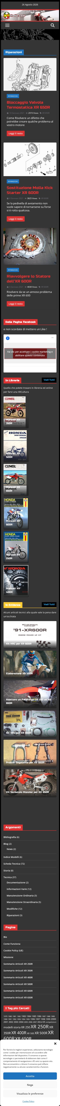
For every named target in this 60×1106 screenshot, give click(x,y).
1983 (23, 1016)
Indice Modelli (11, 857)
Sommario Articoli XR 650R (18, 997)
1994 (23, 1019)
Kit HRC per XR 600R (19, 643)
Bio (5, 936)
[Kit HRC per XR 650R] (30, 724)
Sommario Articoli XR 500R (18, 984)
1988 (48, 1016)
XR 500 (30, 1033)
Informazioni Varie (17, 889)
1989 (53, 1016)
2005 (26, 1022)
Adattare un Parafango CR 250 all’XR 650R (28, 701)
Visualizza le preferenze (30, 1093)
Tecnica (8, 877)
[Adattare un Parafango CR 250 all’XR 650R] (30, 694)
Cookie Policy (28, 1101)
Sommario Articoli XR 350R (18, 970)
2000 (53, 1018)
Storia (7, 870)
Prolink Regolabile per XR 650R (25, 762)
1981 (14, 1016)
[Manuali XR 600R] (16, 514)
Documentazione (16, 882)
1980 (10, 1016)
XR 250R (40, 1026)
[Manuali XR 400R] (16, 581)
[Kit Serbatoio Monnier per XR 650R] (30, 783)
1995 (28, 1019)
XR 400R (18, 1032)
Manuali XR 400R (13, 590)
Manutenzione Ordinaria (20, 895)
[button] (55, 1043)
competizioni (51, 1022)
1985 (34, 1016)
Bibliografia (10, 837)
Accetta (30, 1076)
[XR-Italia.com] (30, 12)
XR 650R (45, 113)
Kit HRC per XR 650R (18, 732)
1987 (44, 1016)
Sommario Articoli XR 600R (18, 990)
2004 (21, 1022)
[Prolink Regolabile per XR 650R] (30, 753)
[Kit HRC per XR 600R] (30, 635)
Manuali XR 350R (13, 421)
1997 (38, 1019)
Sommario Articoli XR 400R (18, 977)
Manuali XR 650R (13, 489)
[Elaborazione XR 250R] (30, 664)
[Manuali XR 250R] (16, 547)
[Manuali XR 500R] (15, 446)
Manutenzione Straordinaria (22, 902)
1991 (10, 1019)
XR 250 (25, 1027)
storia (16, 1027)
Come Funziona (12, 943)
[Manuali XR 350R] (15, 412)
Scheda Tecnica (12, 863)
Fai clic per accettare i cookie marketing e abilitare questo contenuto (30, 353)
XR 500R (41, 1033)
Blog (6, 843)
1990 (5, 1019)
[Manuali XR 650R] (15, 480)
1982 (19, 1016)
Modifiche (12, 908)
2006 (30, 1022)
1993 (19, 1019)
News (10, 849)
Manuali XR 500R (13, 455)
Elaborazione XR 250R (19, 673)
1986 (39, 1016)
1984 (29, 1016)
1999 (48, 1019)
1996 (32, 1019)
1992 (14, 1019)
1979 (5, 1016)
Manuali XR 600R (13, 522)
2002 (11, 1022)
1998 (43, 1019)
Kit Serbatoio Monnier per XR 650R (27, 792)
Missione (8, 957)
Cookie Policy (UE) (13, 950)
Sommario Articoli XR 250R (18, 963)
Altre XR (41, 1022)
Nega (30, 1084)
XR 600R (44, 198)
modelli (8, 1027)
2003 (16, 1022)
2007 (35, 1022)
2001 (6, 1022)
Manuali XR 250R (13, 556)
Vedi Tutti (49, 380)
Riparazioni (13, 96)
